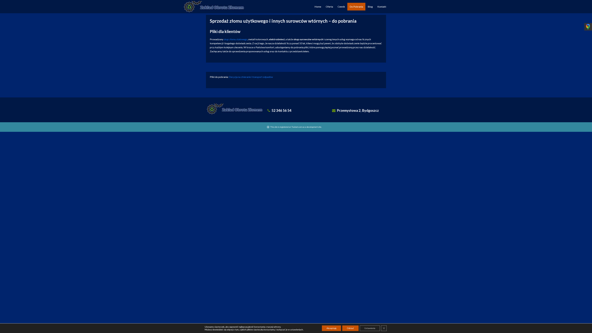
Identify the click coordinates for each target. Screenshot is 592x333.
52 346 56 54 (281, 110)
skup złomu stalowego (235, 39)
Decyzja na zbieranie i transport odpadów (251, 76)
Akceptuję (331, 328)
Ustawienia (369, 328)
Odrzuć (350, 328)
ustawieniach (296, 329)
